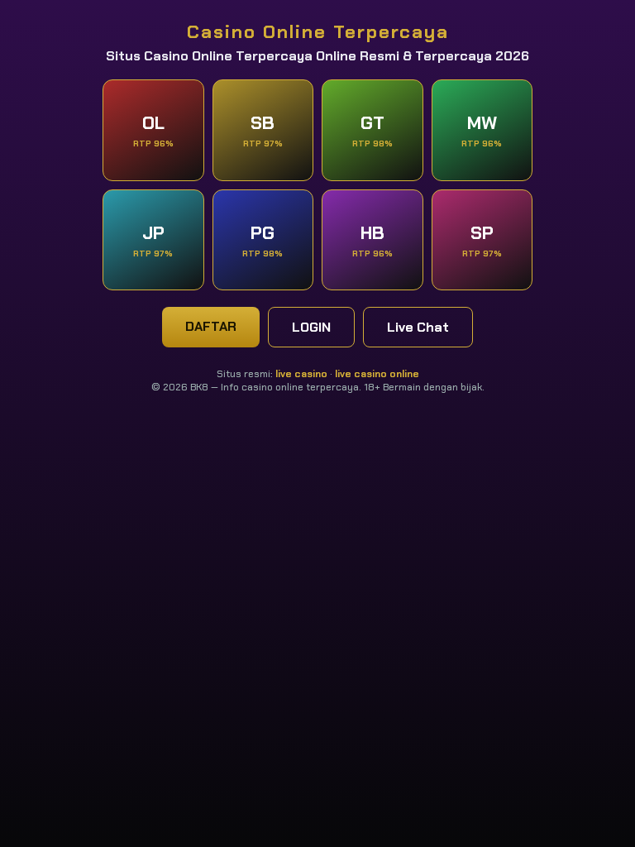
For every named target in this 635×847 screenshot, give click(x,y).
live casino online (377, 373)
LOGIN (311, 327)
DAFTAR (210, 326)
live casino (301, 373)
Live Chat (418, 327)
